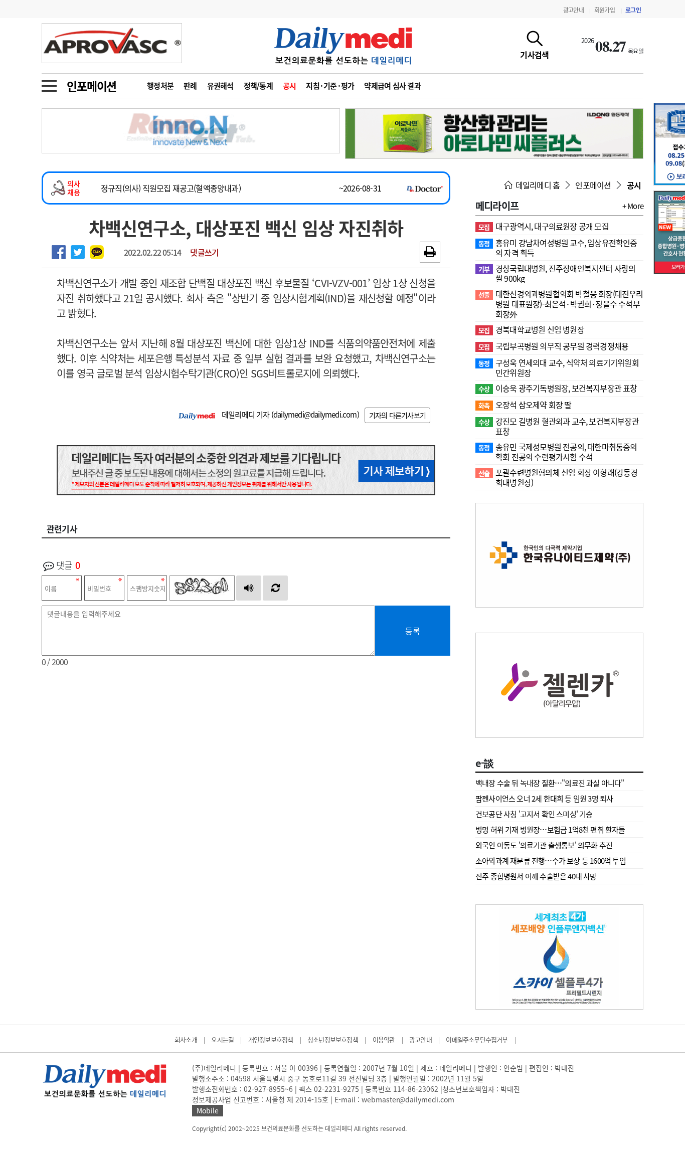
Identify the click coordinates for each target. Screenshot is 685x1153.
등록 (412, 631)
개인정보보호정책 (270, 1039)
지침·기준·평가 (330, 85)
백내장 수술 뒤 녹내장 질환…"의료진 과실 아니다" (549, 783)
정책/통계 (258, 85)
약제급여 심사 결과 (392, 85)
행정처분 (160, 85)
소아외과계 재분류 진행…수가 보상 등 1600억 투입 (550, 860)
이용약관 (384, 1039)
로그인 (633, 10)
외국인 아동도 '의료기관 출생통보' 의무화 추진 (543, 845)
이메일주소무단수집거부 (476, 1039)
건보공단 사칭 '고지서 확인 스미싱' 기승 (534, 814)
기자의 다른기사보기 (397, 415)
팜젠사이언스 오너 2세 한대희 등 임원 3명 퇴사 (544, 798)
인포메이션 (91, 85)
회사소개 (186, 1039)
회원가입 (604, 10)
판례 (190, 85)
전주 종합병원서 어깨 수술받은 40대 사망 (536, 876)
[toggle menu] (49, 83)
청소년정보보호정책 (332, 1039)
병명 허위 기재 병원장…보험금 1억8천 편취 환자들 (550, 829)
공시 (289, 85)
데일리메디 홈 (537, 185)
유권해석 (220, 85)
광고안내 (573, 10)
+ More (632, 206)
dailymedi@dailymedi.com (315, 414)
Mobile (208, 1110)
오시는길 (222, 1039)
